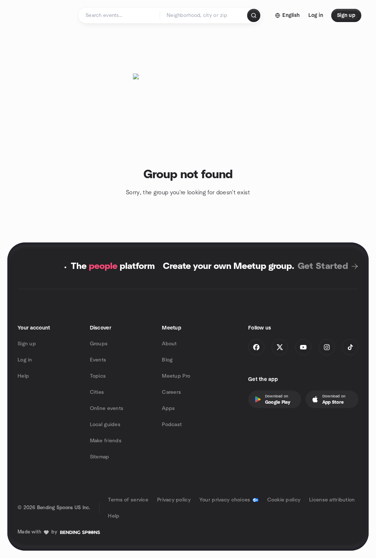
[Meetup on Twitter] (280, 347)
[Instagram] (327, 347)
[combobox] (204, 15)
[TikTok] (350, 347)
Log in (25, 360)
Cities (97, 392)
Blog (167, 360)
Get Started (323, 266)
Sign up (27, 343)
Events (98, 360)
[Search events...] (253, 15)
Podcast (172, 424)
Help (23, 376)
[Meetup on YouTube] (303, 347)
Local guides (105, 424)
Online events (107, 408)
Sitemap (99, 457)
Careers (171, 392)
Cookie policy (284, 500)
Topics (98, 376)
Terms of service (128, 500)
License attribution (332, 500)
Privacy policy (174, 500)
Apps (168, 408)
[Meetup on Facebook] (256, 347)
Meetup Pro (176, 376)
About (169, 343)
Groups (99, 343)
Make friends (106, 440)
